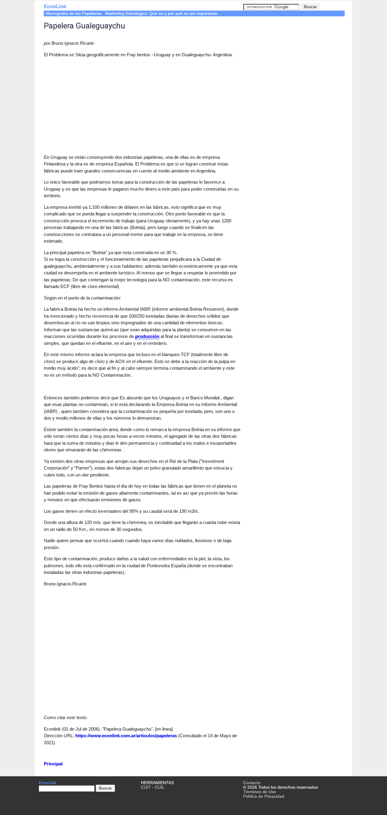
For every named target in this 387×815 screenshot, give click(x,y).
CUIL (159, 787)
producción (147, 336)
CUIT (146, 787)
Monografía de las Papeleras (73, 13)
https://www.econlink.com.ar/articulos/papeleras (126, 735)
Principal (53, 763)
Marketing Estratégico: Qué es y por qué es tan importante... (163, 13)
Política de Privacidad (263, 796)
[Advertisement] (94, 105)
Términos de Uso (259, 792)
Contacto (251, 783)
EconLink (55, 6)
